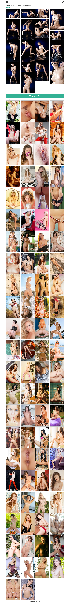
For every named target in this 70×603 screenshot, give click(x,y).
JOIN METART (35, 95)
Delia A (8, 7)
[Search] (63, 2)
